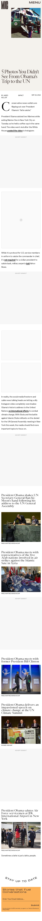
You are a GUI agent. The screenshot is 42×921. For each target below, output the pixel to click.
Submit (35, 905)
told (28, 263)
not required (9, 260)
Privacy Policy (6, 909)
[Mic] (4, 5)
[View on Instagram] (21, 220)
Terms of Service (33, 908)
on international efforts (19, 411)
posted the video (14, 131)
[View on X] (21, 345)
